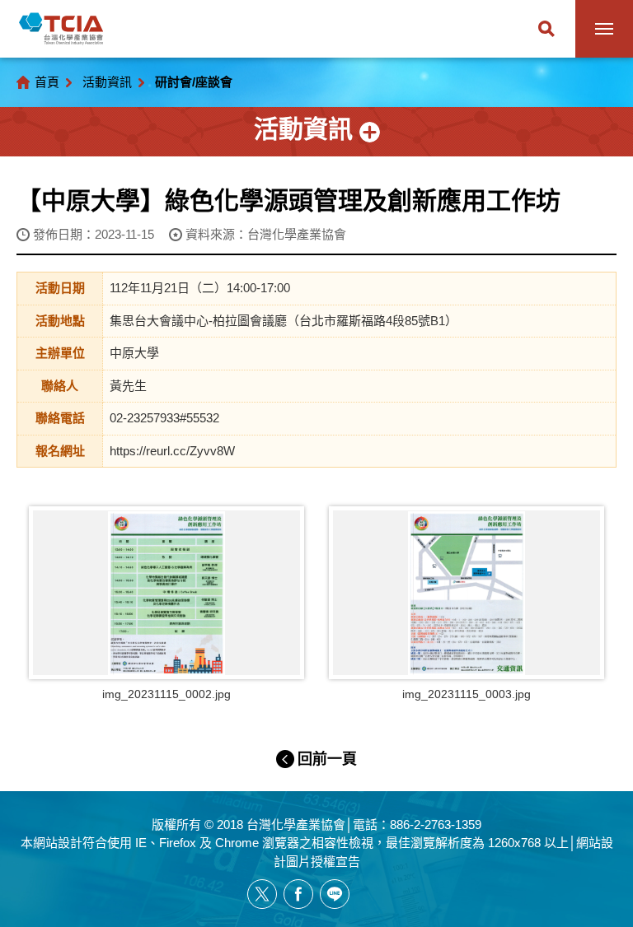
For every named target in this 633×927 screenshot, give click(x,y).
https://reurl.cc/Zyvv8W (172, 451)
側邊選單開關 (316, 131)
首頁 (47, 82)
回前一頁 (327, 759)
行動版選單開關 (604, 29)
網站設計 (57, 843)
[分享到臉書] (298, 894)
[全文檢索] (546, 29)
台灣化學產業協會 (61, 29)
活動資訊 (107, 82)
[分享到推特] (262, 894)
